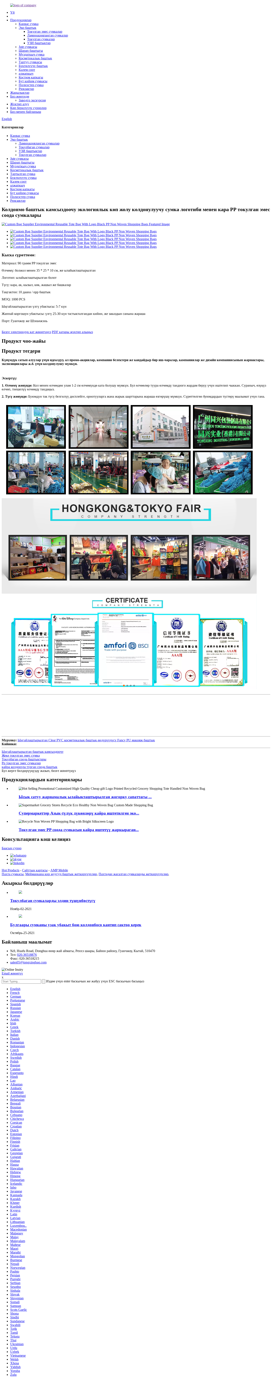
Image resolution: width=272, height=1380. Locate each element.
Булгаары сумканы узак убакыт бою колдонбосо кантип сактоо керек (75, 925)
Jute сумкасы (28, 47)
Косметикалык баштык (35, 58)
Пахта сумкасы (13, 874)
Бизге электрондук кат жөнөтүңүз (26, 332)
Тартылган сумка (22, 174)
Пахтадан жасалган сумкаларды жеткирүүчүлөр (133, 874)
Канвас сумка (28, 24)
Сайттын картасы (35, 870)
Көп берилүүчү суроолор (28, 108)
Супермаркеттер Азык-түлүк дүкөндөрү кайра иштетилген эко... (79, 813)
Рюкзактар (26, 89)
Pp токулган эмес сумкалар (21, 763)
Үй (12, 12)
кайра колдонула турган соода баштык (29, 767)
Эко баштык (27, 27)
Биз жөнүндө (19, 96)
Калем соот (27, 70)
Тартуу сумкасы (30, 62)
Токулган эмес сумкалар (44, 31)
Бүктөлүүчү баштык (33, 66)
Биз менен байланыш (25, 112)
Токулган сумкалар (41, 39)
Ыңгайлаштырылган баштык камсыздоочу (33, 751)
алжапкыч (26, 73)
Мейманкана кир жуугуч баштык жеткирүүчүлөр (61, 874)
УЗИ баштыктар (39, 43)
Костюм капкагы (31, 77)
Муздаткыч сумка (31, 54)
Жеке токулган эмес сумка (21, 755)
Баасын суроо (11, 848)
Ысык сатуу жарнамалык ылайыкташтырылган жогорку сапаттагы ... (85, 797)
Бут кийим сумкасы (33, 81)
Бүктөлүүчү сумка (23, 178)
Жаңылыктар (19, 92)
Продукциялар (20, 20)
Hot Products (10, 870)
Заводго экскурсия (32, 100)
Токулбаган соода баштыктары (24, 759)
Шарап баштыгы (31, 50)
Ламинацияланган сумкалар (47, 35)
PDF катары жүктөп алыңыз (72, 332)
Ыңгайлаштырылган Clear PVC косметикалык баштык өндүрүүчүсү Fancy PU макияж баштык (86, 740)
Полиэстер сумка (31, 85)
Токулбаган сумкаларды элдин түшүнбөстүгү (52, 900)
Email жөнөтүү (12, 973)
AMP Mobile (59, 870)
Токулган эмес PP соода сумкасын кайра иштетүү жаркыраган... (79, 829)
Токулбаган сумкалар (34, 147)
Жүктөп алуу (19, 104)
